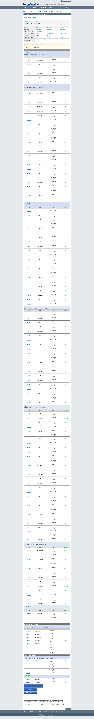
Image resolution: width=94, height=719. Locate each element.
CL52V (48, 29)
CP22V (40, 39)
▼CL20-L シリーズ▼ (28, 606)
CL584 (51, 33)
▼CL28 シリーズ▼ (27, 543)
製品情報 (35, 7)
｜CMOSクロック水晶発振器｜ (42, 701)
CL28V (37, 33)
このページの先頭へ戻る (68, 709)
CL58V (48, 33)
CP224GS (28, 640)
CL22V (37, 29)
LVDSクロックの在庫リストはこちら (33, 685)
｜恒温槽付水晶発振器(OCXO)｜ (45, 700)
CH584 (48, 37)
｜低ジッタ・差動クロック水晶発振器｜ (31, 700)
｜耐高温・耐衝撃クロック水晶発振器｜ (56, 701)
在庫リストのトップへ (30, 692)
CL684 (64, 33)
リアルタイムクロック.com (59, 711)
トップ (24, 11)
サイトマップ (59, 7)
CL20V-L (37, 31)
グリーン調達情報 (38, 711)
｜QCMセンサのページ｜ (43, 704)
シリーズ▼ (28, 52)
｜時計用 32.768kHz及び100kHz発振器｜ (31, 703)
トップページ (26, 7)
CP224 (43, 39)
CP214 (37, 39)
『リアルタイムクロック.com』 (54, 704)
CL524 (51, 29)
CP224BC (28, 634)
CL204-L (40, 31)
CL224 (40, 29)
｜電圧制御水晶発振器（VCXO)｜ (30, 701)
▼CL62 (25, 52)
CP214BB (28, 631)
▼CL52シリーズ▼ (27, 203)
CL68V (61, 33)
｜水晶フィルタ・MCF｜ (52, 703)
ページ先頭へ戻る (30, 689)
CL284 (40, 33)
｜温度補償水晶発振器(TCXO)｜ (57, 700)
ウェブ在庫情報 (43, 7)
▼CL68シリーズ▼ (27, 85)
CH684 (61, 37)
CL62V (61, 29)
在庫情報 (31, 711)
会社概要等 (63, 704)
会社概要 (67, 7)
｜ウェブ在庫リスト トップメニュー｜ (34, 11)
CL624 (64, 29)
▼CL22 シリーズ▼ (27, 406)
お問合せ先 (51, 7)
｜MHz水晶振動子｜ (43, 703)
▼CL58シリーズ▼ (27, 307)
